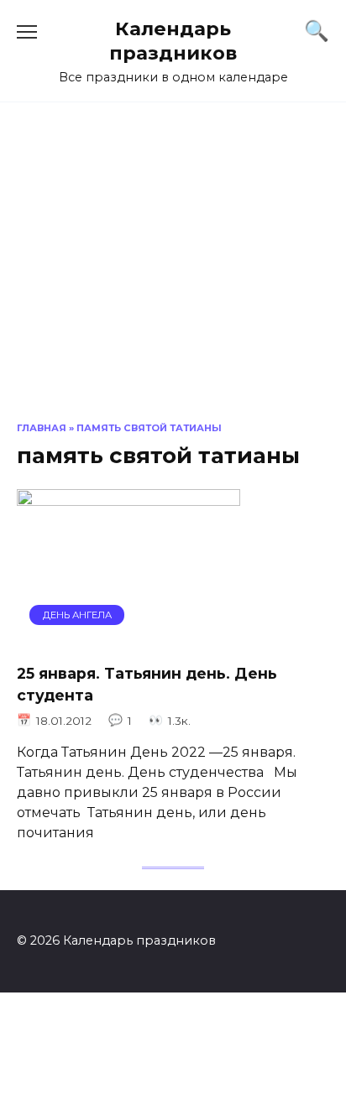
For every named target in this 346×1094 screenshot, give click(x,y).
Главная (41, 428)
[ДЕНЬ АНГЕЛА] (128, 638)
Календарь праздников (173, 41)
